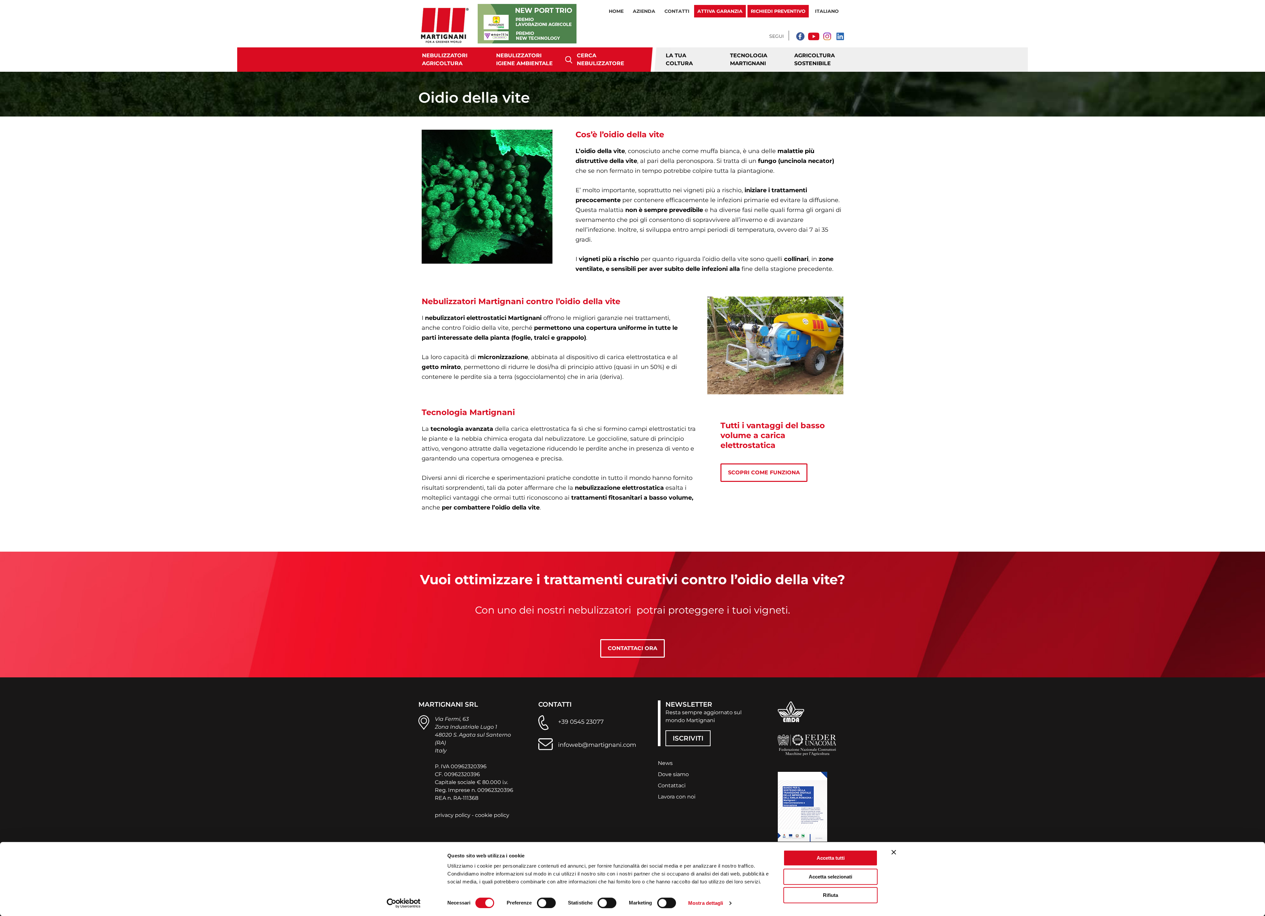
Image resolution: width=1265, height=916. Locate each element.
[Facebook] (800, 36)
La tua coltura (679, 59)
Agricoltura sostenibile (814, 59)
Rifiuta (830, 895)
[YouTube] (813, 36)
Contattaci (672, 785)
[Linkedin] (840, 36)
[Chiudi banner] (893, 852)
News (665, 763)
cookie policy (492, 815)
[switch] (546, 903)
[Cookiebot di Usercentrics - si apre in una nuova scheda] (404, 903)
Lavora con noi (676, 797)
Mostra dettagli (705, 903)
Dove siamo (673, 774)
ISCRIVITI (688, 738)
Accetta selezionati (830, 876)
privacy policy (452, 815)
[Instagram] (826, 36)
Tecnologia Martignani (748, 59)
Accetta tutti (831, 858)
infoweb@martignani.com (597, 744)
